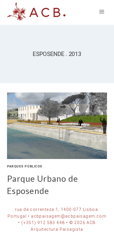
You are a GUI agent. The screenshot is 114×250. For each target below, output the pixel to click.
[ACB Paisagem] (36, 12)
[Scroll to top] (100, 245)
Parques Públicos (24, 166)
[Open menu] (101, 11)
